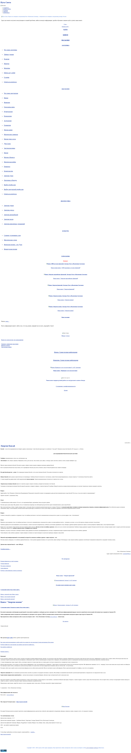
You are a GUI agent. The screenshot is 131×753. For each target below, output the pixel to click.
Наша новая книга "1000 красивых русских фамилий (65, 268)
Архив (65, 390)
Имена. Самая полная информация (65, 352)
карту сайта (10, 637)
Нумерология (8, 111)
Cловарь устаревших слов (12, 235)
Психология (8, 116)
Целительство (8, 171)
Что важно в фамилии (6, 565)
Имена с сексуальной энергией (8, 596)
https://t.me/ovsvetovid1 (21, 701)
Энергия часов (8, 219)
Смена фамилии (4, 568)
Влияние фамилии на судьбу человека (9, 561)
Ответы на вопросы (10, 82)
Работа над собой (9, 73)
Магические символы (11, 134)
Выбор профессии (10, 185)
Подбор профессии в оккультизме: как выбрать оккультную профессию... (18, 644)
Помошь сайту (65, 26)
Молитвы (7, 68)
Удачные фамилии (5, 563)
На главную (65, 621)
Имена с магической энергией (8, 599)
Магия (6, 153)
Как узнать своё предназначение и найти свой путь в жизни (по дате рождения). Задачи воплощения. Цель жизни (27, 642)
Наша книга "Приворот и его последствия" (65, 370)
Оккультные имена (6, 347)
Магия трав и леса (10, 139)
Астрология (7, 121)
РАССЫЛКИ (65, 40)
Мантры (6, 63)
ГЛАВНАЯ (6, 7)
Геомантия (7, 125)
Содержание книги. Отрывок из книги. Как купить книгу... (15, 607)
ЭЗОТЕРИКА (65, 45)
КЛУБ (65, 29)
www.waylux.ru (53, 616)
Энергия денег (8, 176)
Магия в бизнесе (9, 157)
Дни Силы (7, 143)
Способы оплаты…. (5, 549)
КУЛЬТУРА (65, 231)
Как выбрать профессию (6, 647)
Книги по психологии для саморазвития (12, 340)
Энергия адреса (9, 210)
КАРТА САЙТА (7, 9)
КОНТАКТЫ (6, 12)
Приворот (7, 166)
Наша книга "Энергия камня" (66, 310)
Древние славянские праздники (9, 344)
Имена (6, 98)
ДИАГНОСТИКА (65, 201)
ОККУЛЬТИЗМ (65, 89)
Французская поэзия (10, 249)
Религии (6, 59)
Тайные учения (9, 54)
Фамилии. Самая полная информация (65, 360)
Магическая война (10, 162)
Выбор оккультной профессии (13, 189)
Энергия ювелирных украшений (14, 224)
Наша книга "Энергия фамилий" (66, 289)
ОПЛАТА (5, 11)
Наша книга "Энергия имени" (66, 300)
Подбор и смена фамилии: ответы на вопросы (11, 570)
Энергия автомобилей (11, 215)
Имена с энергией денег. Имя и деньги (10, 594)
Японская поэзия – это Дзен (13, 244)
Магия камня (8, 130)
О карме (6, 77)
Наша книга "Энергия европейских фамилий (65, 278)
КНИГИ (65, 35)
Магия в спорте (5, 345)
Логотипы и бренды (10, 180)
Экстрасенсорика (9, 148)
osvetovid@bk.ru (126, 553)
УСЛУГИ (5, 10)
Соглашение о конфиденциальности (66, 386)
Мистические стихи (10, 240)
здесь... (7, 321)
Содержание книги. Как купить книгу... (10, 589)
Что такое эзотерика (10, 50)
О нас (65, 24)
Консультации (65, 317)
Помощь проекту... (5, 651)
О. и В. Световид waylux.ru (91, 747)
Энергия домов (9, 205)
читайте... (33, 732)
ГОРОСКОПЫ (65, 256)
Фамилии (7, 102)
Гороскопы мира (9, 107)
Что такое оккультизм (11, 93)
